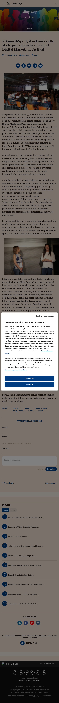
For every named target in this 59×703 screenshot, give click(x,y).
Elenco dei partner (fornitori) (15, 370)
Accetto (29, 384)
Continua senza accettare (45, 316)
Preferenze (29, 378)
